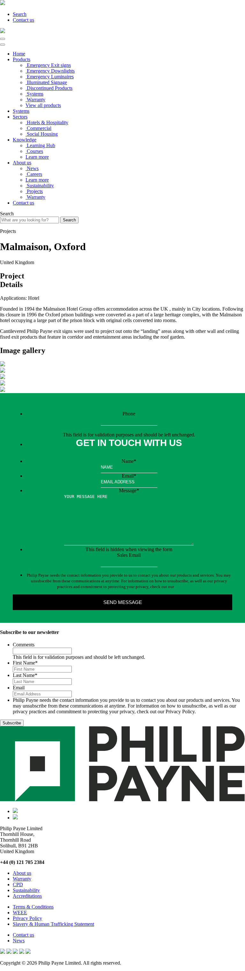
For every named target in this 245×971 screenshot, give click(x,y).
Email (129, 475)
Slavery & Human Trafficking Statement (53, 924)
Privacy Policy (187, 586)
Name (129, 461)
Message (129, 490)
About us (22, 162)
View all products (43, 105)
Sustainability (26, 890)
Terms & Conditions (33, 907)
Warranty (22, 878)
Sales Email (129, 555)
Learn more (37, 157)
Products (21, 59)
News (19, 940)
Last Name (25, 675)
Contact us (23, 20)
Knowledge (24, 139)
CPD (18, 884)
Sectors (20, 116)
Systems (21, 111)
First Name (25, 662)
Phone (128, 413)
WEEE (20, 912)
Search (19, 14)
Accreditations (27, 896)
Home (19, 53)
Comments (23, 644)
